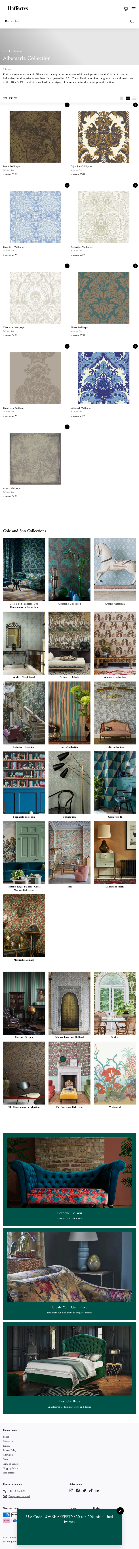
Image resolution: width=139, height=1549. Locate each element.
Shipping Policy (10, 1468)
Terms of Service (10, 1464)
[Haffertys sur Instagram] (71, 1490)
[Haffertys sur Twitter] (84, 1490)
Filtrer (13, 98)
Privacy (6, 1446)
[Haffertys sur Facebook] (78, 1490)
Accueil (6, 51)
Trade (5, 1459)
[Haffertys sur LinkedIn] (97, 1490)
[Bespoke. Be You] (69, 1172)
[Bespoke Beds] (69, 1361)
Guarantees (8, 1455)
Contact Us (8, 1441)
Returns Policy (10, 1450)
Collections (18, 51)
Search (6, 1437)
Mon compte (8, 1473)
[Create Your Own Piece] (69, 1267)
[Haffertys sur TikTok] (91, 1490)
